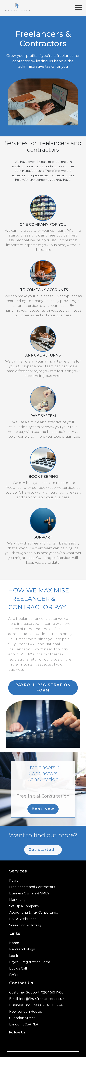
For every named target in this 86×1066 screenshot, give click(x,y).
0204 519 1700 (52, 992)
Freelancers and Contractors (32, 887)
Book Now (43, 809)
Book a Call (18, 968)
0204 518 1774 (51, 1005)
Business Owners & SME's (29, 893)
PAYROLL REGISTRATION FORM (43, 687)
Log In (14, 956)
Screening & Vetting (25, 925)
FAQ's (13, 975)
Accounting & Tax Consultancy (34, 912)
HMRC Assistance (22, 919)
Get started (41, 849)
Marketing (17, 900)
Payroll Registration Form (29, 962)
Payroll (15, 880)
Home (14, 943)
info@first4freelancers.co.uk (41, 999)
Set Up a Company (24, 906)
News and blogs (22, 949)
